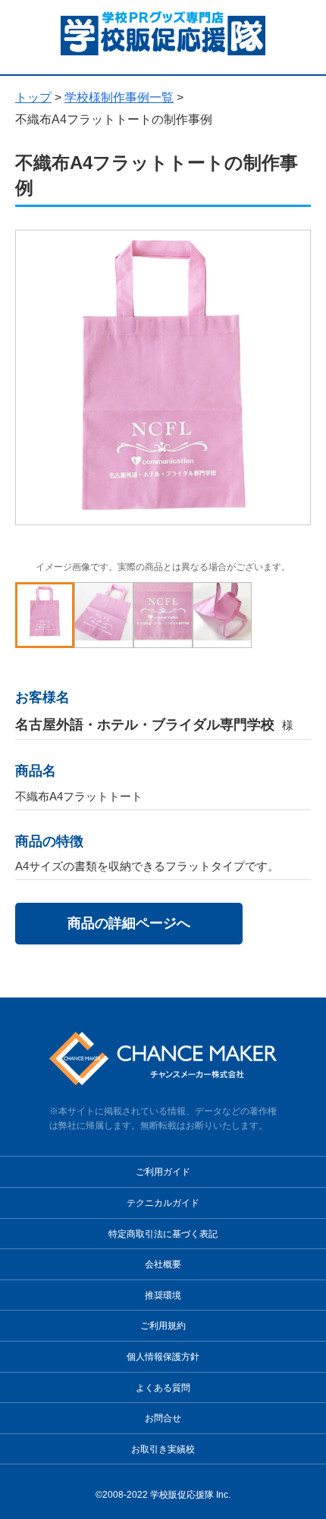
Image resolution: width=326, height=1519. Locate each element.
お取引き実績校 (163, 1449)
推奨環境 (163, 1295)
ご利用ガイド (163, 1172)
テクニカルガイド (163, 1203)
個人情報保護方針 (163, 1356)
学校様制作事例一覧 (119, 97)
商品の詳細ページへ (128, 923)
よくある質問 (163, 1388)
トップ (33, 97)
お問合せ (163, 1418)
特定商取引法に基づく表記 (163, 1234)
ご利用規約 (163, 1325)
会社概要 (163, 1264)
